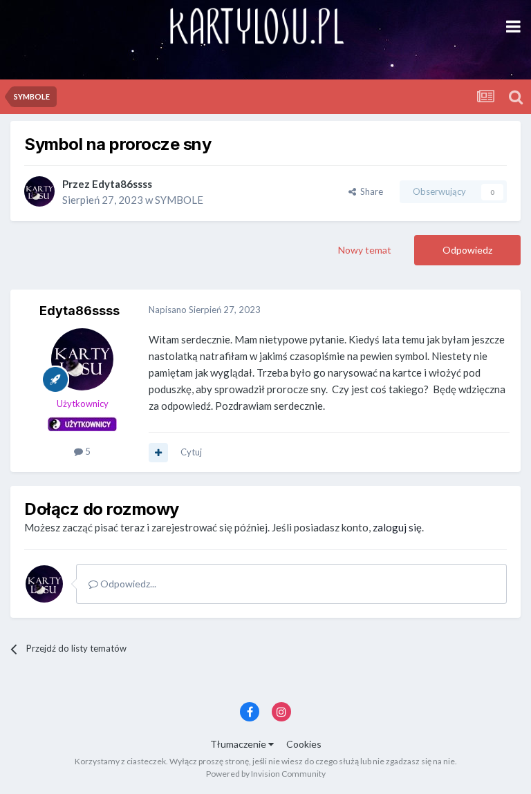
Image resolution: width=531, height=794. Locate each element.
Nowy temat (364, 250)
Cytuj (191, 451)
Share (369, 191)
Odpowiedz (467, 250)
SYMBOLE (179, 199)
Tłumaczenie (239, 744)
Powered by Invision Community (266, 773)
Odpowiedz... (127, 583)
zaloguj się (397, 527)
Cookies (304, 744)
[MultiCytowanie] (158, 452)
